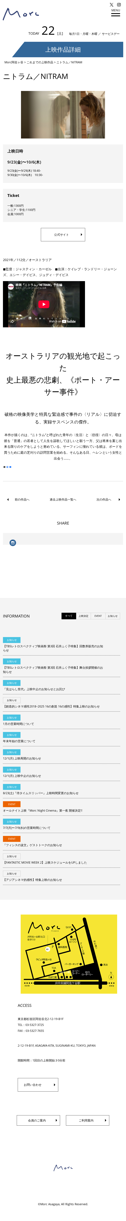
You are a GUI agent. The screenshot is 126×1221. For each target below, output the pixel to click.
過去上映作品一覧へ (63, 499)
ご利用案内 (86, 1120)
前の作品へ (22, 499)
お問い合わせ (33, 1085)
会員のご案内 (37, 1120)
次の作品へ (103, 499)
